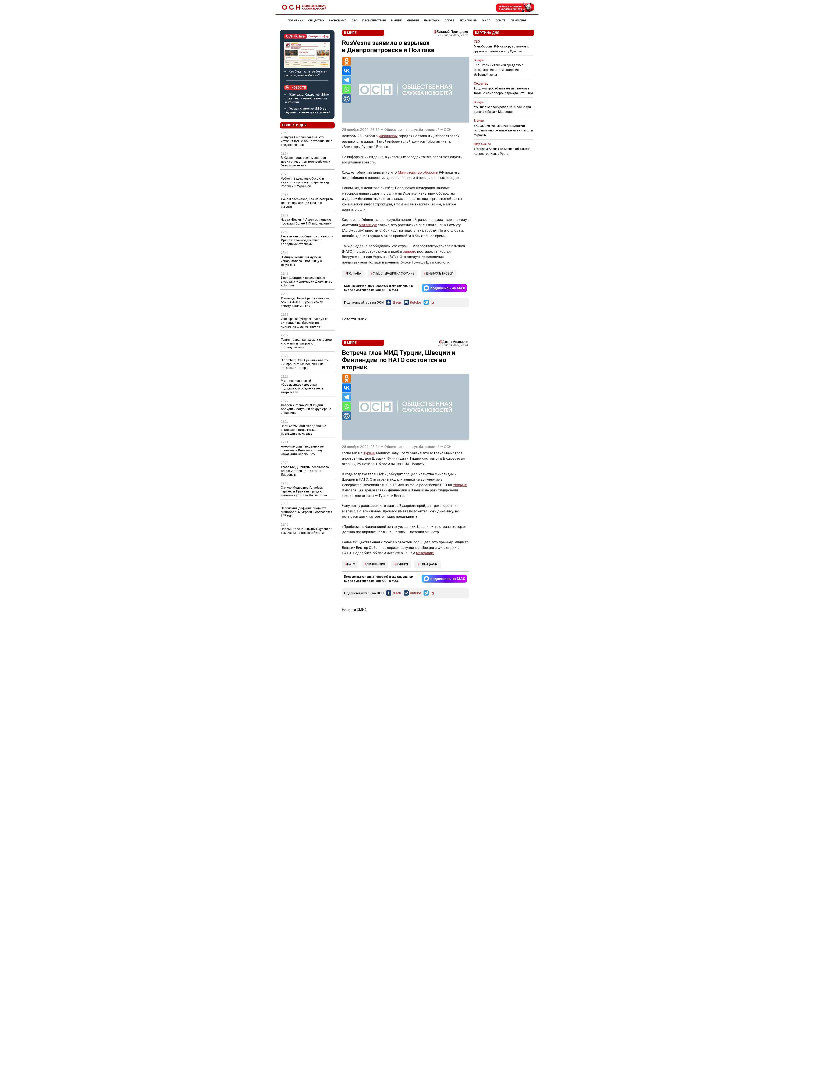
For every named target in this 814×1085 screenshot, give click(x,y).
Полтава (354, 273)
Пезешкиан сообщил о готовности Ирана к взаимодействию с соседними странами (307, 240)
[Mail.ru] (346, 98)
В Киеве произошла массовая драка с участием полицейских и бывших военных (305, 161)
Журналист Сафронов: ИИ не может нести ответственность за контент (306, 98)
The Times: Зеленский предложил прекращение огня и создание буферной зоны (498, 69)
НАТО (351, 564)
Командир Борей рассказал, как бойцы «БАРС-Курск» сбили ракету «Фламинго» (305, 302)
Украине (460, 485)
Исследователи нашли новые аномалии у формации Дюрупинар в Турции (306, 281)
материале (425, 553)
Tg (432, 302)
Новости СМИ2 (354, 319)
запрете (409, 251)
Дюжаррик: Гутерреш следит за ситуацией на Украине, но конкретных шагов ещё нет (305, 322)
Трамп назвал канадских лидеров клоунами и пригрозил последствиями (306, 343)
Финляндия (376, 564)
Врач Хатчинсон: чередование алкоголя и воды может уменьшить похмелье (303, 429)
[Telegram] (346, 80)
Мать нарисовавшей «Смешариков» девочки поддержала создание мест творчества (302, 386)
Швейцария (429, 564)
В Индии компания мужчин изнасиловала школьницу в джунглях (301, 261)
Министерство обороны (418, 172)
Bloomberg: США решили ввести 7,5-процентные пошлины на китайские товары (305, 364)
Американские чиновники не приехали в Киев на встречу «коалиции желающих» (302, 450)
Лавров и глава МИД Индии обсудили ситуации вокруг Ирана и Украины (306, 409)
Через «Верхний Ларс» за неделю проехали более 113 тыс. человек (306, 221)
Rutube (415, 302)
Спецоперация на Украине (393, 273)
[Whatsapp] (346, 89)
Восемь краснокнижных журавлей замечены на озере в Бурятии (306, 531)
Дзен (396, 302)
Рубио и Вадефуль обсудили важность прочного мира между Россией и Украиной (305, 182)
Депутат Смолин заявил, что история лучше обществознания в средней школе (306, 141)
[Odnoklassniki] (346, 61)
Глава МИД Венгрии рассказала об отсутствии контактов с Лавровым (305, 471)
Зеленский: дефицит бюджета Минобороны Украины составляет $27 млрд (306, 512)
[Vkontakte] (346, 70)
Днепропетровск (439, 273)
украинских (388, 136)
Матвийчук (368, 225)
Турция (402, 564)
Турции (369, 453)
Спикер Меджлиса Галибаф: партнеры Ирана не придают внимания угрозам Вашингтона (304, 491)
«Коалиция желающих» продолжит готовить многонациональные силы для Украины (503, 130)
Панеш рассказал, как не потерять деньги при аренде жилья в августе (307, 203)
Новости (298, 87)
